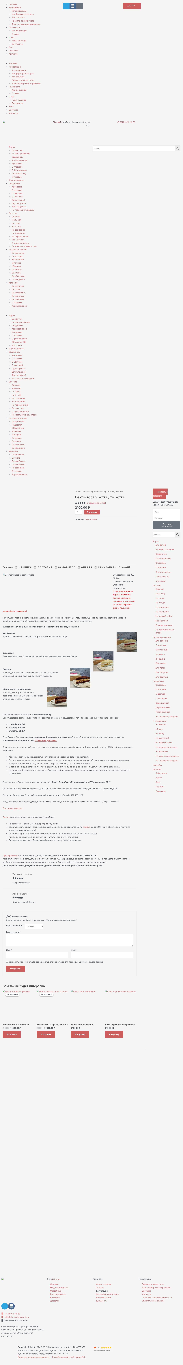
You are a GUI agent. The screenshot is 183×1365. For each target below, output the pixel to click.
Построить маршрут (12, 808)
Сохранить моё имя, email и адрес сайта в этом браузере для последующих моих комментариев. (55, 962)
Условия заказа (19, 11)
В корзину (92, 512)
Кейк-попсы (161, 773)
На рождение (18, 230)
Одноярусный (18, 200)
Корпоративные (19, 160)
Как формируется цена (23, 14)
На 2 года (16, 226)
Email (74, 950)
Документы (17, 44)
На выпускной (162, 738)
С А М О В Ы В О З (66, 567)
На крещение (18, 233)
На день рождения (21, 153)
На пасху (160, 733)
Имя (9, 950)
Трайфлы (160, 786)
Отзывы (15, 34)
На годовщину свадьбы (23, 210)
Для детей (17, 150)
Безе (158, 782)
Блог (11, 47)
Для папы (16, 272)
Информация (15, 7)
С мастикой (17, 196)
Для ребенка (18, 253)
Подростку (17, 256)
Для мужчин (18, 286)
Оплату (6, 817)
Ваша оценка (15, 925)
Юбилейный (18, 259)
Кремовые (17, 163)
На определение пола (166, 747)
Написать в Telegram (160, 494)
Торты (12, 147)
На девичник (18, 299)
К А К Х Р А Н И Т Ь (107, 567)
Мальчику (16, 220)
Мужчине (16, 263)
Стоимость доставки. (46, 740)
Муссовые (17, 177)
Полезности (14, 27)
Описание (8, 567)
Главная (79, 491)
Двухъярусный (19, 203)
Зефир (159, 777)
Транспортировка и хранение (26, 24)
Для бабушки (18, 276)
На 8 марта (161, 724)
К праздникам (159, 721)
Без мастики (18, 239)
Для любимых (18, 292)
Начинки (13, 4)
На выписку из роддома (167, 756)
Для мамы (17, 269)
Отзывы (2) (124, 567)
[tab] (8, 567)
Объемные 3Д (19, 173)
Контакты (13, 54)
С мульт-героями (20, 243)
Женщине (16, 266)
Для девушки (18, 296)
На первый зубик (20, 236)
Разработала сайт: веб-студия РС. (68, 1357)
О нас (11, 37)
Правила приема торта (23, 21)
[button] (31, 60)
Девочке (16, 216)
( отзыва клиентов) (96, 503)
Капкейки (13, 283)
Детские (13, 213)
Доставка (13, 50)
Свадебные (17, 157)
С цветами (17, 193)
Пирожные (161, 791)
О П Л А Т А (86, 567)
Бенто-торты (90, 491)
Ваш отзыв (13, 932)
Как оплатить (18, 17)
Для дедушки (18, 279)
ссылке (87, 827)
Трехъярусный (19, 206)
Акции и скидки (19, 30)
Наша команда (19, 40)
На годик (16, 223)
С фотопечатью (19, 170)
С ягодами (17, 167)
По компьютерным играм (24, 246)
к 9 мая (159, 729)
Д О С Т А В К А (45, 567)
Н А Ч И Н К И (25, 567)
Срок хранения (10, 855)
